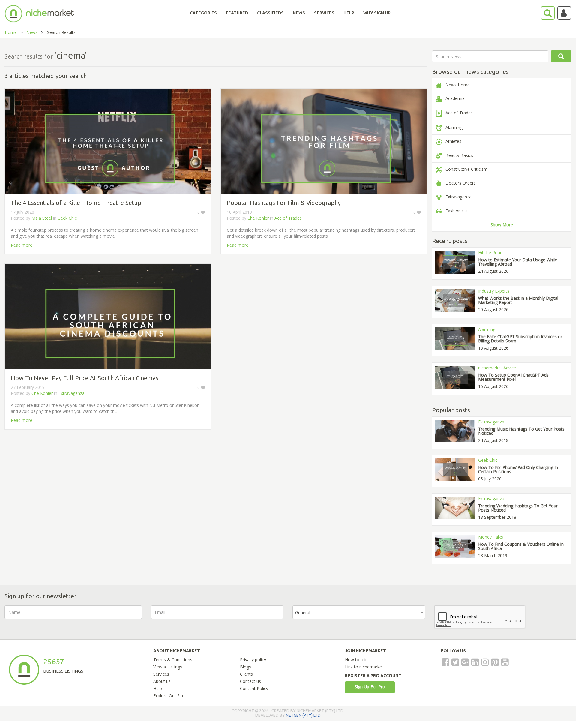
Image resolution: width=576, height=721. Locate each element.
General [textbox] (302, 612)
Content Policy (254, 688)
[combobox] (358, 612)
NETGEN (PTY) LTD (303, 715)
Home (11, 32)
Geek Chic (67, 218)
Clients (246, 674)
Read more (21, 245)
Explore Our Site (168, 695)
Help (157, 688)
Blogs (245, 667)
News (32, 32)
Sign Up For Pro (370, 686)
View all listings (167, 667)
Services (161, 674)
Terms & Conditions (172, 659)
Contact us (250, 681)
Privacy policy (253, 659)
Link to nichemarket (364, 667)
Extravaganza (71, 393)
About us (162, 681)
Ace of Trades (288, 218)
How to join (356, 659)
